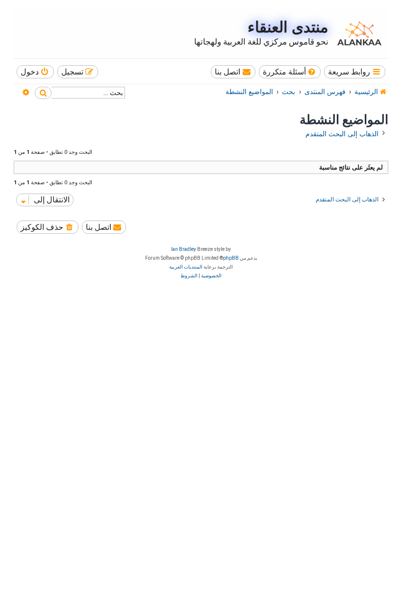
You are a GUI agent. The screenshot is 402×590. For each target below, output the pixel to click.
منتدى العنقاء (288, 27)
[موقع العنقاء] (356, 33)
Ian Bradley (183, 249)
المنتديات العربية (185, 267)
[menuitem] (290, 71)
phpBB (231, 258)
